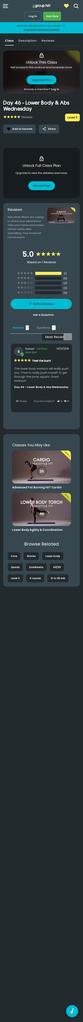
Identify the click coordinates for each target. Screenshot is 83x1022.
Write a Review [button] (43, 304)
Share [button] (23, 401)
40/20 (57, 567)
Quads (15, 567)
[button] (59, 401)
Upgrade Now (41, 80)
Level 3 (15, 578)
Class (9, 41)
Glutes (31, 556)
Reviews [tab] (18, 328)
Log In (33, 16)
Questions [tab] (43, 328)
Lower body (52, 556)
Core (14, 556)
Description (28, 41)
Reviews (48, 41)
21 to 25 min (58, 578)
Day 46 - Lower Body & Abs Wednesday (41, 387)
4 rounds (35, 578)
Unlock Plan (41, 186)
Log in (55, 89)
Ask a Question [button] (43, 315)
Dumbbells (36, 567)
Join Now (52, 16)
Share (49, 129)
